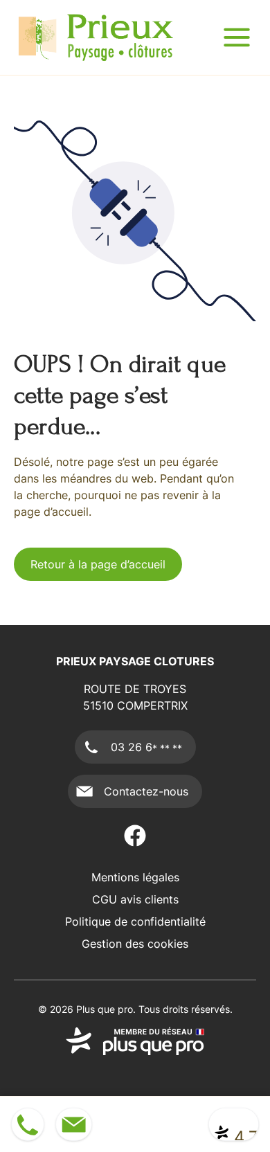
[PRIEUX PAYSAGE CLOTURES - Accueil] (96, 37)
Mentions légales (135, 877)
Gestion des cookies (135, 944)
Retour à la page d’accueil (97, 564)
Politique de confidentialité (135, 921)
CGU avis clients (135, 899)
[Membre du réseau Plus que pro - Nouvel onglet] (135, 1041)
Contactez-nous (146, 791)
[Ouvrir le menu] (236, 37)
